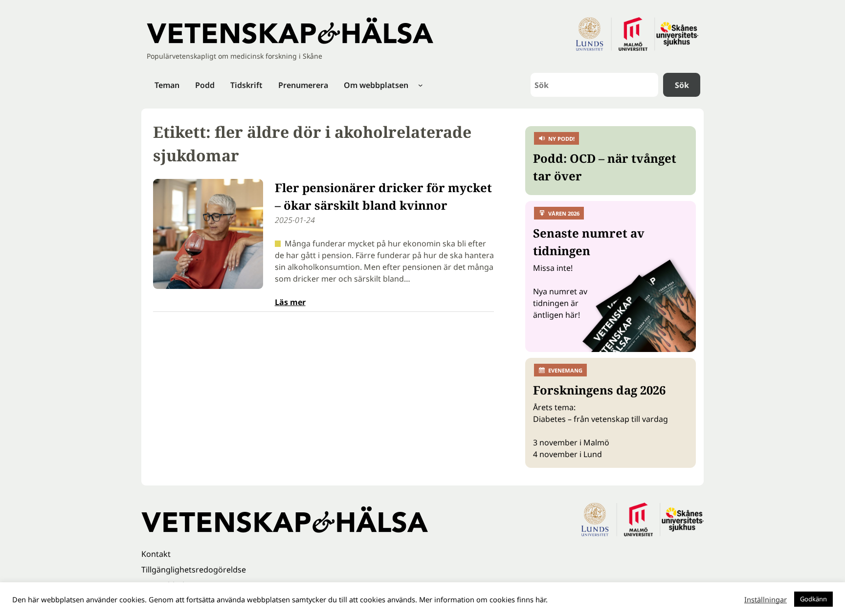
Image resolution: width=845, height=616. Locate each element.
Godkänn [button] (813, 598)
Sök (682, 85)
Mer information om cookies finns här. (483, 599)
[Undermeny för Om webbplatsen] (420, 85)
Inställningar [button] (765, 599)
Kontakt (156, 554)
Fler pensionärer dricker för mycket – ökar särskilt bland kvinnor (383, 196)
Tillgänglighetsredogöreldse (193, 569)
